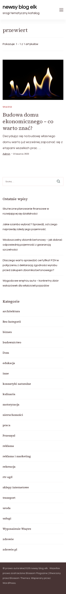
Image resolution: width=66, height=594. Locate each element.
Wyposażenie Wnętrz (17, 529)
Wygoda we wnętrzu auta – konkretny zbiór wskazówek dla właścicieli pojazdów (31, 283)
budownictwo (12, 342)
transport (9, 498)
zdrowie (8, 539)
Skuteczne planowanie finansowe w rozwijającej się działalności (26, 211)
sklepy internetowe (16, 487)
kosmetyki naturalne (17, 384)
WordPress (9, 583)
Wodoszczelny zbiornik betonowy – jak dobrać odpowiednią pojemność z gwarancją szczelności (32, 244)
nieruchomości (13, 415)
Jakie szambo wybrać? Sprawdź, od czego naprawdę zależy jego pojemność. (30, 227)
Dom (6, 353)
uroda (7, 508)
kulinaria (9, 394)
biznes (7, 332)
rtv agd (7, 477)
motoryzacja (11, 404)
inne (6, 373)
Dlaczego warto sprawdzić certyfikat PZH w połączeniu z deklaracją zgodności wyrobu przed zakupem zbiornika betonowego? (31, 265)
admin (6, 154)
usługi (7, 106)
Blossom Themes (20, 578)
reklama (8, 446)
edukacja (9, 363)
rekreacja (9, 466)
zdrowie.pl (10, 549)
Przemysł (9, 435)
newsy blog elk (20, 7)
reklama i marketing (17, 456)
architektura (11, 311)
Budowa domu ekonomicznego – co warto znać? (28, 121)
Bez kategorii (12, 322)
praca (6, 425)
